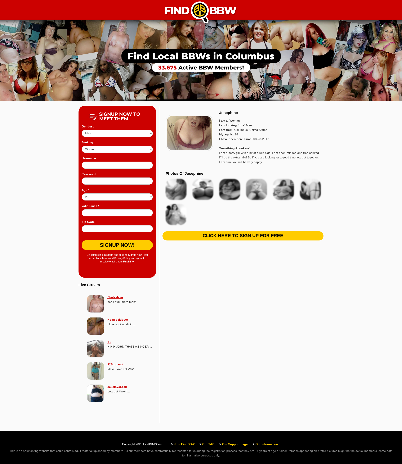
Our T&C (208, 444)
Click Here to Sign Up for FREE (243, 235)
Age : (85, 190)
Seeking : (88, 142)
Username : (90, 158)
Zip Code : (89, 222)
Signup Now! (117, 245)
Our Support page (235, 444)
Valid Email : (90, 206)
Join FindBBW (184, 444)
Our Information (266, 444)
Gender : (88, 126)
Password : (90, 174)
